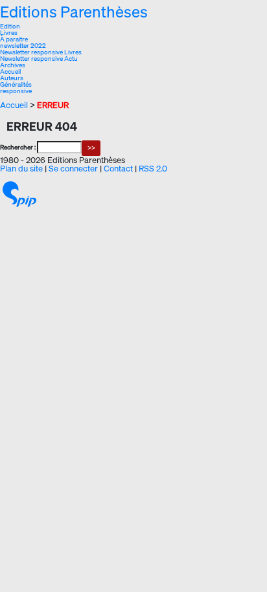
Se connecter (73, 168)
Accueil (10, 71)
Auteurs (11, 78)
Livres (8, 32)
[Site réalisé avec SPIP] (19, 193)
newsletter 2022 (23, 45)
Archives (12, 65)
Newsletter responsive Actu (39, 58)
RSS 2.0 (153, 168)
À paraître (14, 39)
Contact (118, 168)
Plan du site (21, 168)
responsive (16, 91)
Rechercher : (18, 147)
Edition (10, 26)
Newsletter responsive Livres (41, 52)
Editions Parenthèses (74, 11)
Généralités (16, 84)
